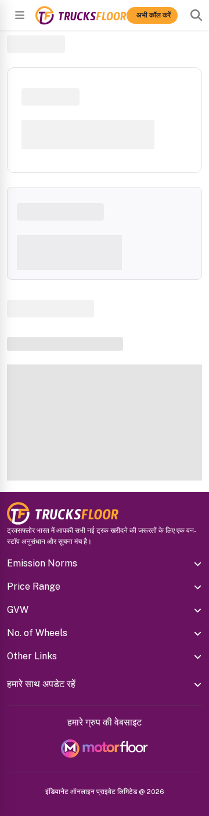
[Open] (19, 15)
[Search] (196, 15)
